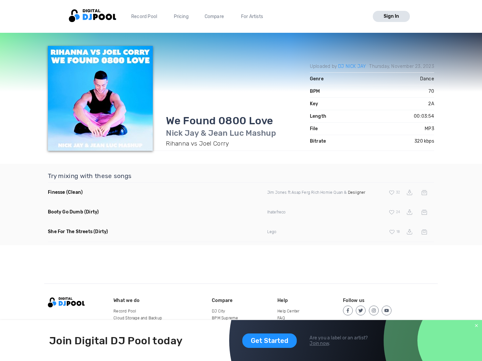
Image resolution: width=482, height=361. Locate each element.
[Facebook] (348, 310)
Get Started (269, 341)
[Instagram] (374, 310)
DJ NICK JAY (352, 66)
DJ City (218, 311)
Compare (214, 16)
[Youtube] (387, 310)
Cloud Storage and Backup (137, 318)
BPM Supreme (225, 318)
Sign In (391, 16)
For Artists (252, 16)
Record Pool (144, 16)
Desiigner (357, 192)
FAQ (281, 318)
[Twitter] (361, 310)
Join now (319, 343)
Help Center (288, 311)
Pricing (181, 16)
